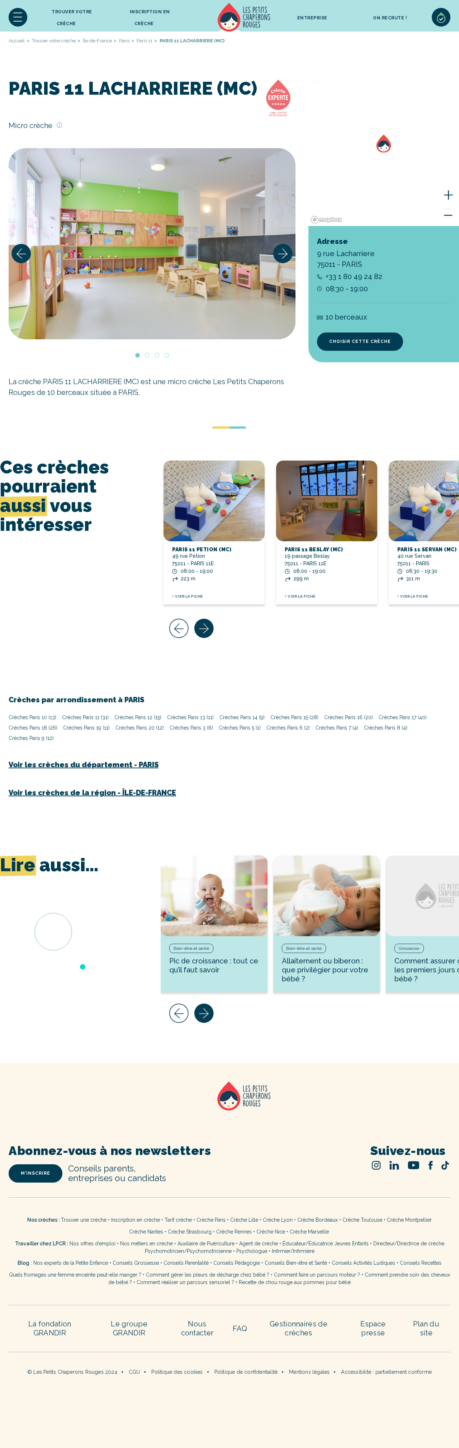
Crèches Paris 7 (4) (337, 728)
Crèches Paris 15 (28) (294, 717)
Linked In (394, 1165)
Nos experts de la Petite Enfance (70, 1263)
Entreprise (312, 17)
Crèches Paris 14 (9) (242, 717)
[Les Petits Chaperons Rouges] (229, 1105)
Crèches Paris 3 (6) (191, 728)
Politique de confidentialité (246, 1372)
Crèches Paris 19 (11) (86, 728)
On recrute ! (390, 17)
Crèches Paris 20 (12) (139, 728)
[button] (18, 17)
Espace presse (372, 1328)
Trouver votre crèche (72, 17)
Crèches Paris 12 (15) (137, 717)
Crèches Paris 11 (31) (85, 717)
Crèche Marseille (310, 1232)
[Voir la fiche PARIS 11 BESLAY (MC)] (326, 501)
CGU (134, 1372)
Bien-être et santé (191, 948)
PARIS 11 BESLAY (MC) (314, 549)
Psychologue (251, 1251)
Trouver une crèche (84, 1220)
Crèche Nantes (146, 1232)
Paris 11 (144, 40)
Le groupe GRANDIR (129, 1328)
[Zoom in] (448, 195)
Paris (124, 40)
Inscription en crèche (135, 1220)
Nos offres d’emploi (92, 1243)
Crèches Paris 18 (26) (33, 728)
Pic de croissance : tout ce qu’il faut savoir (213, 965)
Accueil (243, 17)
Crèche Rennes (234, 1232)
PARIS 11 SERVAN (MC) (426, 549)
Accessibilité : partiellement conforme (386, 1372)
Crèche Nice (270, 1232)
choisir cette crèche (360, 341)
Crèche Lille (244, 1220)
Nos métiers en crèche (146, 1243)
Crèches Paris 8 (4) (385, 728)
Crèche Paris (211, 1220)
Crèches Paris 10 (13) (32, 717)
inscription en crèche (150, 17)
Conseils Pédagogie (236, 1263)
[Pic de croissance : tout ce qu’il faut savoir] (214, 895)
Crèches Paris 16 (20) (348, 717)
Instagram (376, 1165)
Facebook (430, 1165)
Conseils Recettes (420, 1263)
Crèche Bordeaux (317, 1220)
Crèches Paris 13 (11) (190, 717)
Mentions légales (309, 1372)
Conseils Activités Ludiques (363, 1263)
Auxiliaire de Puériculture (206, 1243)
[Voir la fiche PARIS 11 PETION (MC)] (214, 501)
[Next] (283, 253)
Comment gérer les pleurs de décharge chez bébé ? (208, 1275)
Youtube (413, 1165)
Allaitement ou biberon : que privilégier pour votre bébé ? (325, 970)
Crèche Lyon (278, 1220)
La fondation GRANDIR (49, 1328)
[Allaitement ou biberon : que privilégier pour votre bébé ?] (326, 895)
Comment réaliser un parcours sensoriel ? (185, 1282)
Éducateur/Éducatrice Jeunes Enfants (326, 1243)
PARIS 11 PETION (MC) (201, 549)
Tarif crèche (178, 1220)
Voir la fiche (189, 596)
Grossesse (409, 948)
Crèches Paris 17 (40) (403, 717)
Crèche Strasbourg (190, 1232)
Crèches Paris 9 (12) (31, 738)
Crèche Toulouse (362, 1220)
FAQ (240, 1328)
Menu (18, 17)
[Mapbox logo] (326, 220)
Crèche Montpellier (409, 1220)
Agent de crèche (258, 1243)
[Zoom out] (448, 215)
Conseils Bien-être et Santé (296, 1263)
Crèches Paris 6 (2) (288, 728)
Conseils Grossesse (136, 1263)
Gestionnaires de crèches (298, 1328)
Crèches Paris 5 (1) (240, 728)
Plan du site (426, 1328)
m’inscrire (35, 1173)
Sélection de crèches (441, 17)
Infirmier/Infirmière (293, 1251)
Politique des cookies (177, 1372)
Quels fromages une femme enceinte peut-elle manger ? (75, 1275)
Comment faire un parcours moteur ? (317, 1275)
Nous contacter (197, 1328)
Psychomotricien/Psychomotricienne (188, 1251)
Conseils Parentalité (186, 1263)
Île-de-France (97, 40)
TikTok (445, 1165)
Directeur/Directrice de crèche (408, 1243)
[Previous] (21, 253)
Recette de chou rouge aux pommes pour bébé (295, 1282)
